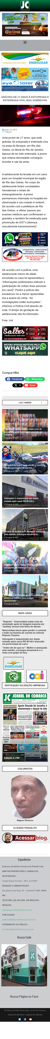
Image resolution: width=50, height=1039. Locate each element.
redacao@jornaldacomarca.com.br (17, 910)
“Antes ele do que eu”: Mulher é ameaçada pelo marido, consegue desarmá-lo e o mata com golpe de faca (24, 650)
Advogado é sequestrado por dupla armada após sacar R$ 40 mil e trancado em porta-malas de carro (23, 641)
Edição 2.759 (11, 758)
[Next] (45, 404)
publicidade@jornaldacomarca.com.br (18, 920)
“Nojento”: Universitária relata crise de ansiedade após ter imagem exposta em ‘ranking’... (23, 432)
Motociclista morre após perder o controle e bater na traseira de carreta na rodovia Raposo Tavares (24, 632)
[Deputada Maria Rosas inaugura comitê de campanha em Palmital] (25, 558)
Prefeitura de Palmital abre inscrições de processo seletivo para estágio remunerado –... (23, 598)
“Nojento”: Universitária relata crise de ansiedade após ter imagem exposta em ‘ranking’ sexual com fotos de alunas (23, 624)
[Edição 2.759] (25, 727)
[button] (25, 42)
